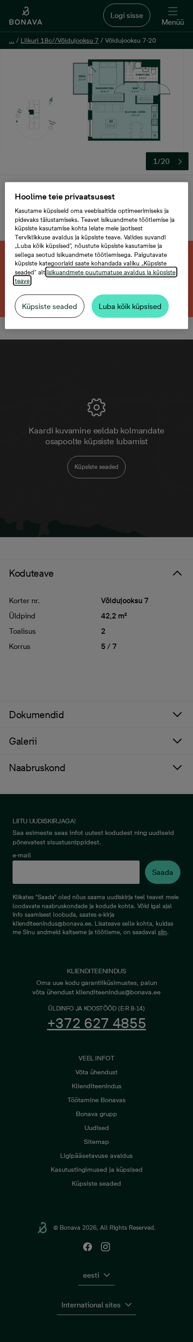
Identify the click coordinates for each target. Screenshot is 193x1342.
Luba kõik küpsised (130, 305)
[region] (97, 255)
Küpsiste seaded (49, 305)
